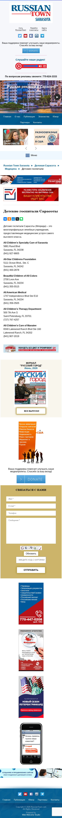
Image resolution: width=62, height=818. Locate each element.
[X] (17, 219)
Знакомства (43, 116)
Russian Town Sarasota (16, 165)
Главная (7, 116)
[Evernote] (21, 219)
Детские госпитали (33, 169)
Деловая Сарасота (45, 165)
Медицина (11, 169)
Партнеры (25, 122)
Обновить (31, 553)
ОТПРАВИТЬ (31, 570)
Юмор (56, 116)
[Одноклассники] (9, 219)
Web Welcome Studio (31, 815)
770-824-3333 (50, 76)
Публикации (29, 116)
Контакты (37, 122)
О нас (17, 116)
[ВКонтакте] (5, 219)
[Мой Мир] (13, 219)
